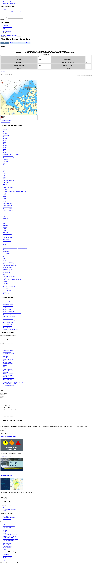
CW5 (4, 173)
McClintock (5, 225)
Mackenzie (5, 218)
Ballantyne (5, 138)
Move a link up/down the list (10, 410)
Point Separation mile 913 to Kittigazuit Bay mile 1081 (15, 248)
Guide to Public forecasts (8, 378)
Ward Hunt (5, 283)
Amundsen (5, 133)
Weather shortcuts (13, 35)
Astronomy (5, 372)
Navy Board (5, 232)
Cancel (5, 393)
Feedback (7, 495)
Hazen (4, 200)
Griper (4, 194)
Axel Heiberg (6, 135)
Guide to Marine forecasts (8, 379)
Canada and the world (8, 542)
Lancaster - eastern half (8, 210)
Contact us (5, 507)
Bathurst (5, 145)
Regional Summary (26, 42)
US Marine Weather (5, 122)
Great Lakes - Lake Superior (9, 316)
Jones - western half (7, 205)
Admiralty (5, 129)
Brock (4, 150)
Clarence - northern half (8, 156)
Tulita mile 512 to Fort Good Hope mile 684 (12, 279)
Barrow (4, 142)
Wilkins (4, 292)
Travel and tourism (7, 527)
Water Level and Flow (8, 373)
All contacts (5, 516)
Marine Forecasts (7, 30)
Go (19, 36)
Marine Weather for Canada (7, 302)
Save (2, 393)
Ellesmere (5, 184)
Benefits (5, 530)
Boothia (4, 147)
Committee (5, 159)
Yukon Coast (6, 293)
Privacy (4, 560)
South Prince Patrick (7, 271)
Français (5, 9)
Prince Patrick (6, 255)
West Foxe (5, 288)
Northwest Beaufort (7, 234)
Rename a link (7, 412)
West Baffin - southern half (9, 286)
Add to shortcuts (4, 335)
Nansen (5, 230)
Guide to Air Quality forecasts (9, 381)
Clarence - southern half (8, 157)
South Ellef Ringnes (7, 269)
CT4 (4, 163)
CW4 (4, 172)
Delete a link (7, 408)
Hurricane (5, 366)
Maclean (5, 220)
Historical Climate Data (8, 375)
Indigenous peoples (7, 546)
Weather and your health (8, 385)
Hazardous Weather (7, 369)
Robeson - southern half (8, 264)
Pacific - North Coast (7, 324)
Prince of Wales (6, 253)
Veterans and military (7, 547)
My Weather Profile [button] (5, 35)
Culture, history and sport (8, 537)
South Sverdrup (6, 272)
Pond (4, 250)
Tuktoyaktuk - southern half (9, 278)
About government (7, 519)
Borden (4, 149)
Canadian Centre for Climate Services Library (13, 382)
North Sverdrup (6, 239)
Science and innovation (8, 544)
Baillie (4, 136)
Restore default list (8, 416)
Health (4, 532)
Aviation (5, 376)
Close (2, 430)
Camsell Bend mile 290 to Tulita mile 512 (12, 154)
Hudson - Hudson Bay (8, 319)
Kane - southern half (7, 208)
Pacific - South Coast (7, 326)
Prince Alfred (6, 251)
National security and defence (9, 536)
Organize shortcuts (11, 335)
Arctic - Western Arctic (8, 31)
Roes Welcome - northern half (9, 265)
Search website (4, 18)
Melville (4, 228)
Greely (4, 193)
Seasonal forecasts (7, 360)
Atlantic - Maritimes (7, 309)
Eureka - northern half (8, 186)
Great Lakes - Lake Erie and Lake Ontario (12, 313)
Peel (4, 246)
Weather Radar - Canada (8, 353)
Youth (4, 549)
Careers (5, 510)
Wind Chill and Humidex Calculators (11, 383)
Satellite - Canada (7, 355)
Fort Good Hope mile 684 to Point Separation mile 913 (15, 191)
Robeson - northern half (8, 262)
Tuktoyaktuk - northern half (9, 276)
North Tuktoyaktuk (7, 241)
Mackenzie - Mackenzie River (9, 320)
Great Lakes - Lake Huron (8, 314)
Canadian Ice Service (8, 359)
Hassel (4, 198)
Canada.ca (5, 25)
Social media (6, 554)
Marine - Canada (6, 356)
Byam (4, 152)
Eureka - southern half (8, 187)
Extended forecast (7, 362)
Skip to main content (7, 1)
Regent (4, 260)
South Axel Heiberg (7, 267)
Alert (4, 131)
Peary (4, 244)
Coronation (5, 161)
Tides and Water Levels (6, 120)
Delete (2, 396)
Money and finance (7, 543)
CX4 (4, 175)
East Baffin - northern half (8, 180)
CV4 (4, 166)
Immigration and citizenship (9, 526)
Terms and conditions (7, 559)
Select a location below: (6, 74)
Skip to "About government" (9, 3)
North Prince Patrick (7, 237)
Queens (5, 257)
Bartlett (4, 143)
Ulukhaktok (5, 281)
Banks (4, 140)
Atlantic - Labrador (7, 307)
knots (20, 57)
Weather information (7, 27)
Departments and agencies (9, 517)
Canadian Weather (7, 352)
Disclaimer (46, 54)
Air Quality (5, 358)
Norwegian (5, 242)
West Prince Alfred (7, 290)
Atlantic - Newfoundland (8, 311)
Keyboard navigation (9, 414)
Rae (4, 258)
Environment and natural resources (11, 534)
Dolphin (5, 179)
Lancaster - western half (8, 213)
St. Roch (5, 274)
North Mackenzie (7, 235)
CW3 (4, 170)
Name (2, 390)
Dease (4, 177)
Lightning (5, 365)
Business (5, 529)
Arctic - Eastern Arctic (8, 304)
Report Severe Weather (8, 350)
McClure (5, 227)
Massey (4, 221)
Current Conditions (5, 42)
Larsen (4, 214)
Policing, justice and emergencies (10, 539)
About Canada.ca (7, 557)
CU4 (4, 165)
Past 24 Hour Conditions (15, 42)
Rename (2, 394)
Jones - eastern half (7, 203)
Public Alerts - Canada (8, 363)
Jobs (4, 524)
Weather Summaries (7, 368)
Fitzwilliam (5, 189)
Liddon (4, 216)
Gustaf (4, 196)
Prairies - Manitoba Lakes (8, 327)
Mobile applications (7, 556)
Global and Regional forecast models (11, 371)
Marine (4, 28)
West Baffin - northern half (8, 285)
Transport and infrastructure (9, 540)
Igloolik (4, 201)
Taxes (4, 533)
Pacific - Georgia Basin (8, 322)
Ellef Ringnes (6, 182)
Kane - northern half (7, 207)
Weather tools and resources (9, 509)
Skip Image (3, 71)
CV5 (4, 168)
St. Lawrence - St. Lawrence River (10, 329)
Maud (4, 223)
